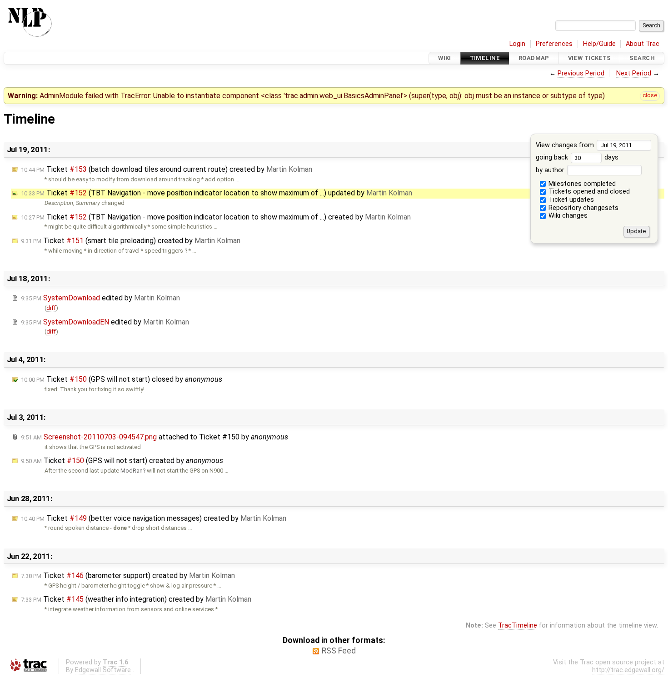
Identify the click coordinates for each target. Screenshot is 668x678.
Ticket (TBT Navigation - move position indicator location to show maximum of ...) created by (216, 217)
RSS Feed (339, 650)
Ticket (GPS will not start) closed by (121, 379)
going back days (577, 157)
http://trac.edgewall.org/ (628, 670)
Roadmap (533, 58)
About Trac (642, 44)
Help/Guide (599, 44)
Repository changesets (582, 208)
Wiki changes (567, 215)
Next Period (633, 73)
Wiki (444, 58)
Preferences (554, 44)
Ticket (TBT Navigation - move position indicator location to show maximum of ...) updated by (216, 193)
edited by (100, 298)
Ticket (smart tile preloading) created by (130, 240)
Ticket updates (570, 200)
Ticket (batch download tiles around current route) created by (166, 169)
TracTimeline (517, 625)
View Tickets (589, 58)
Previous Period (581, 73)
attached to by (154, 437)
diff (51, 307)
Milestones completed (581, 184)
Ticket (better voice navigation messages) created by (153, 518)
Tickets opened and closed (588, 191)
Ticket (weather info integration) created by (136, 599)
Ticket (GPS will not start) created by (122, 460)
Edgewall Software (103, 670)
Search (642, 58)
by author (551, 170)
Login (517, 44)
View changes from (566, 145)
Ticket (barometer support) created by (128, 575)
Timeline (485, 58)
